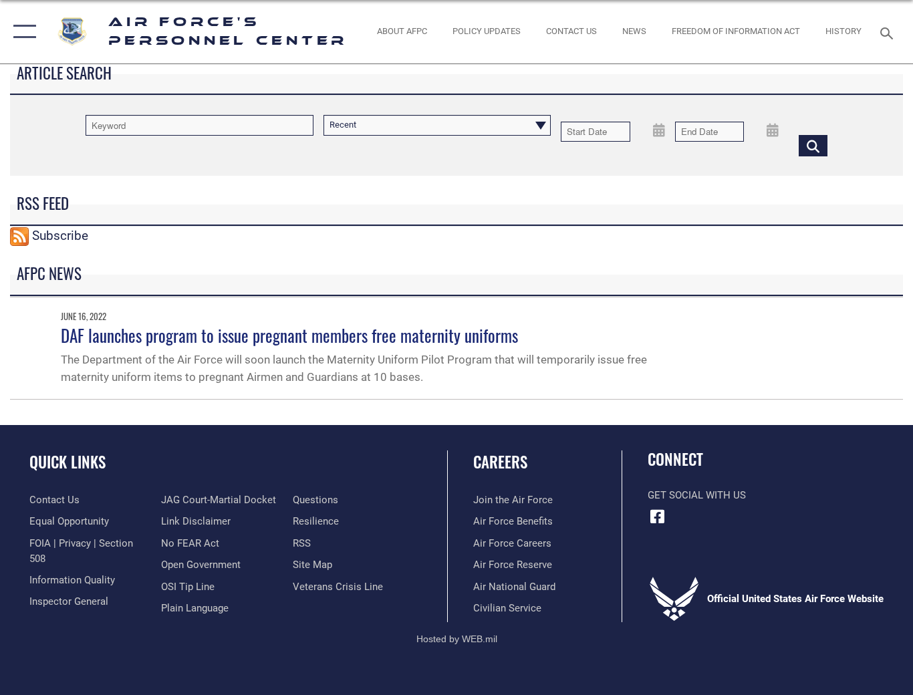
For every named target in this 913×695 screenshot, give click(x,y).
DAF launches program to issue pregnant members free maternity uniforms (289, 335)
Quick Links (67, 461)
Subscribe (60, 235)
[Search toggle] (889, 32)
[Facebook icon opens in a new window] (658, 517)
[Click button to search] (813, 145)
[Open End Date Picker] (773, 129)
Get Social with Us (697, 495)
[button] (21, 31)
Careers (500, 461)
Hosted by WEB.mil (456, 639)
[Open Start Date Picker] (659, 129)
